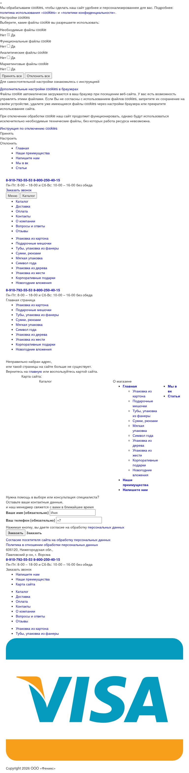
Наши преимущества (33, 152)
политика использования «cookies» (28, 12)
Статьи (21, 167)
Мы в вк (22, 162)
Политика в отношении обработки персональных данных (52, 544)
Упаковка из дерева (31, 267)
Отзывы (22, 230)
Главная (22, 147)
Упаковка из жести (30, 272)
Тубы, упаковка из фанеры (37, 248)
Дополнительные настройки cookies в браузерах (39, 88)
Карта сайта (25, 583)
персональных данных (106, 527)
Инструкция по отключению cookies (28, 128)
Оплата (22, 211)
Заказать (33, 532)
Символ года (26, 262)
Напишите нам (28, 157)
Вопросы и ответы (30, 225)
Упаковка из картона (32, 238)
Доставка (23, 206)
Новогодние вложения (34, 282)
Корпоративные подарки (35, 277)
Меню (12, 195)
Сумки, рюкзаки (28, 252)
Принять (7, 133)
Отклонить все (38, 75)
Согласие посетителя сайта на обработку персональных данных (58, 539)
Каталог (28, 195)
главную (35, 371)
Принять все (12, 75)
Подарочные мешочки (33, 243)
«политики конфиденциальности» (88, 12)
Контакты (23, 215)
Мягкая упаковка (29, 257)
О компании (25, 220)
